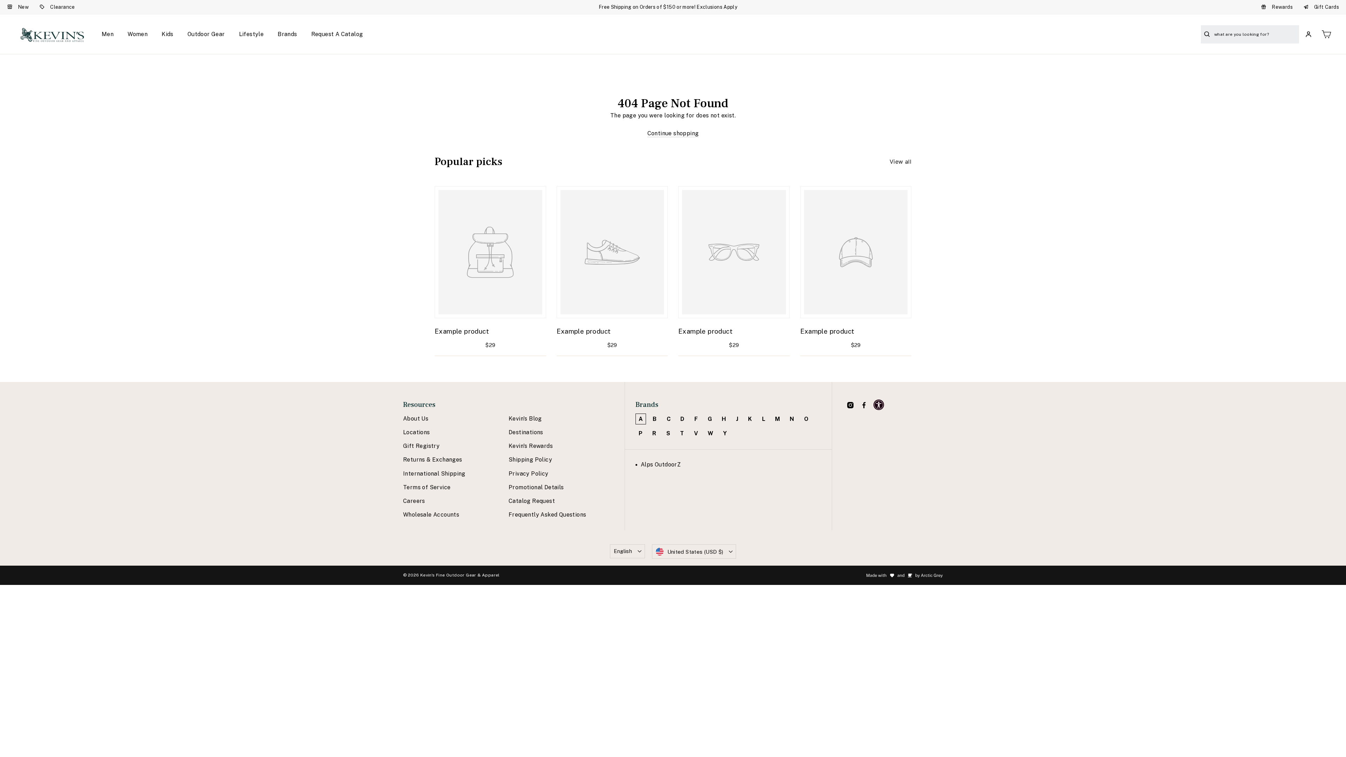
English (623, 551)
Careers (414, 501)
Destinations (526, 432)
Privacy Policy (529, 473)
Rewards (1282, 7)
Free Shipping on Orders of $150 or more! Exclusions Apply (668, 7)
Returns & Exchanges (432, 459)
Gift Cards (1326, 7)
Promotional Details (536, 487)
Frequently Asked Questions (547, 514)
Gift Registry (421, 446)
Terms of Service (426, 487)
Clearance (62, 7)
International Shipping (434, 473)
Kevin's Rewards (531, 446)
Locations (416, 432)
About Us (415, 418)
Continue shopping (673, 133)
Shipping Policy (530, 459)
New (23, 7)
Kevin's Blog (525, 418)
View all (900, 161)
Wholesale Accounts (431, 514)
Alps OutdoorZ (661, 464)
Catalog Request (532, 501)
